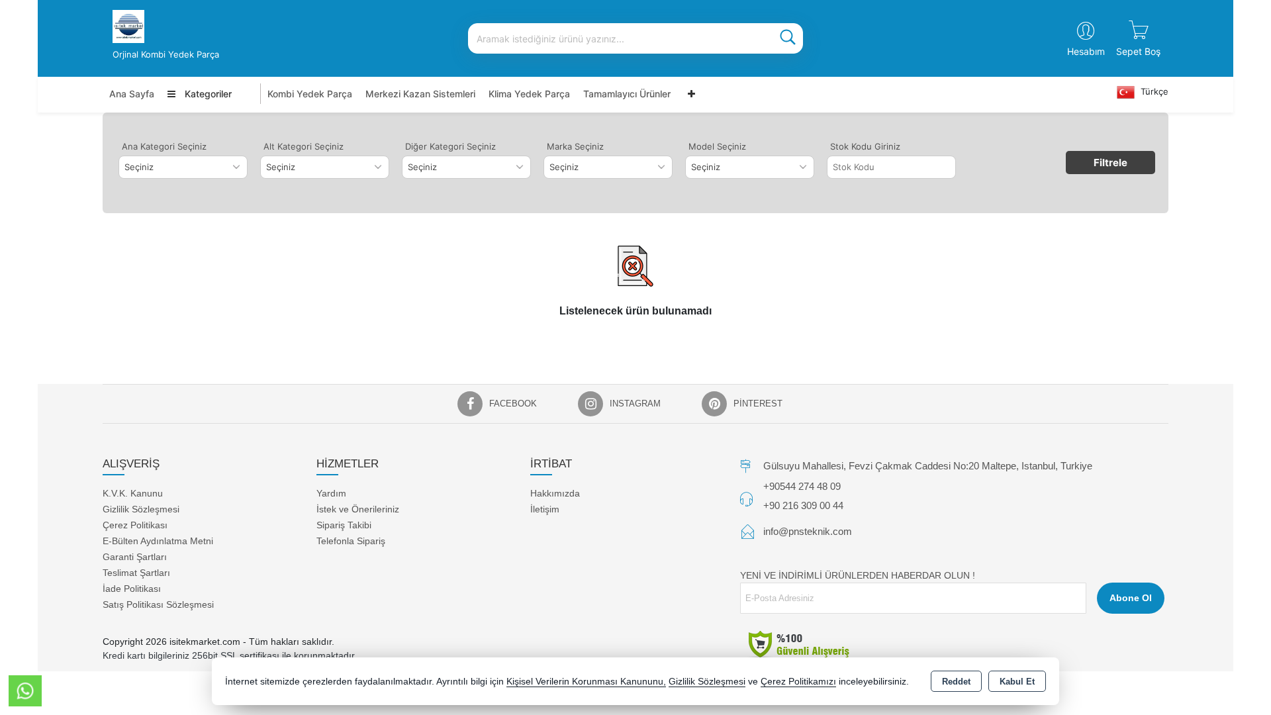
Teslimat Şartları (136, 572)
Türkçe (1153, 91)
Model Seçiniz (717, 146)
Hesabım (1086, 51)
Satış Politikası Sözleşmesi (158, 604)
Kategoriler (207, 93)
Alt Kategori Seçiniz (303, 146)
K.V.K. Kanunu (133, 493)
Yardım (331, 493)
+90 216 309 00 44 (803, 505)
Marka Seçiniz (575, 146)
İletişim (544, 509)
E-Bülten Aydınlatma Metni (158, 541)
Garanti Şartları (135, 556)
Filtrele (1110, 162)
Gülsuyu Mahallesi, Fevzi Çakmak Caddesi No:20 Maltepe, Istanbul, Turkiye (927, 465)
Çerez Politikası (135, 525)
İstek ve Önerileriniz (357, 509)
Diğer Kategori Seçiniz (450, 146)
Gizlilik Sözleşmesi (141, 509)
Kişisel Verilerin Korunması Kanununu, (586, 682)
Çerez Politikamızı (798, 682)
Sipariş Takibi (343, 525)
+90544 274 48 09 (802, 486)
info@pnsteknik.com (807, 531)
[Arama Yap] (787, 38)
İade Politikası (132, 588)
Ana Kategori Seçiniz (164, 146)
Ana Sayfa (131, 93)
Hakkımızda (555, 493)
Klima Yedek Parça (529, 93)
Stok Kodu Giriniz (865, 146)
